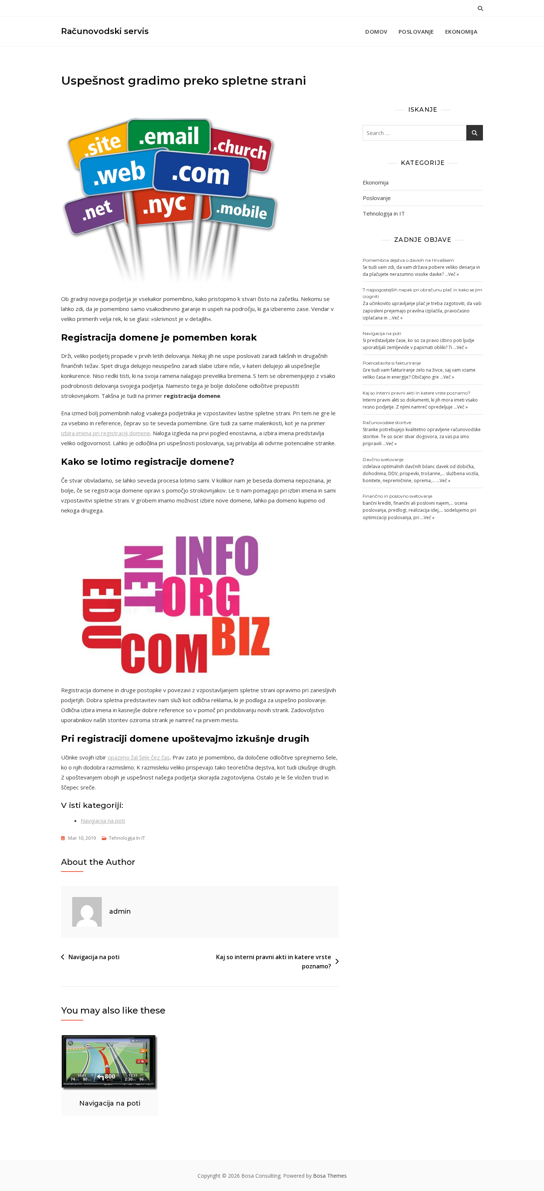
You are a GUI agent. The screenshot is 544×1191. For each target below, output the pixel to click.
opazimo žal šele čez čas (139, 757)
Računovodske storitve (387, 422)
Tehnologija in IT (127, 838)
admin (120, 911)
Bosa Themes (330, 1175)
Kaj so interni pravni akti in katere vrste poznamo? (273, 962)
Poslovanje (416, 31)
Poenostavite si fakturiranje (392, 363)
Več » (453, 274)
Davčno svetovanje (383, 459)
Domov (376, 31)
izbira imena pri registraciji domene (105, 433)
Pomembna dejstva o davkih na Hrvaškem (408, 260)
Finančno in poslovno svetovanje (397, 496)
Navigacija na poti (103, 820)
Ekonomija (461, 31)
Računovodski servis (105, 31)
